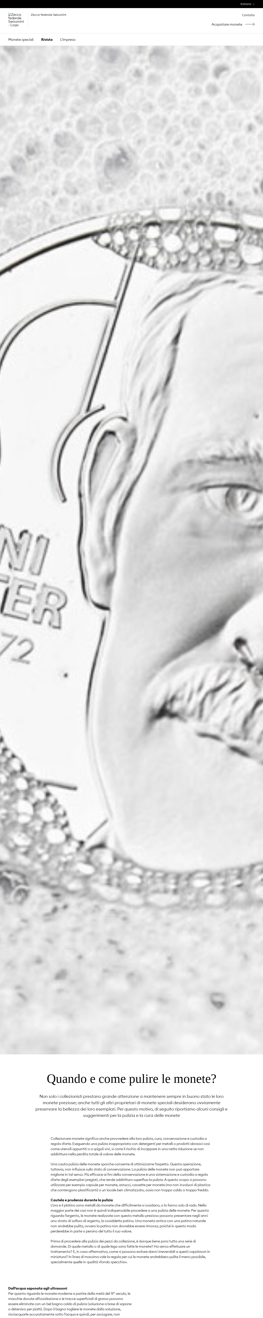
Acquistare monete (235, 24)
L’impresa (67, 39)
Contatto (248, 15)
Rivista (47, 39)
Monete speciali (21, 39)
